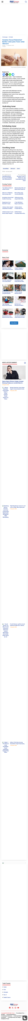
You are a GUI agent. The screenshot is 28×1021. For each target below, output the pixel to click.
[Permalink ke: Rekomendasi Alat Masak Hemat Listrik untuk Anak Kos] (7, 311)
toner (18, 168)
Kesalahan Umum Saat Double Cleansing (7, 198)
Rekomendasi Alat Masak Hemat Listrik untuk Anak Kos (7, 316)
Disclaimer (3, 1017)
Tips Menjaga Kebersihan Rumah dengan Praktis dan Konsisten (7, 304)
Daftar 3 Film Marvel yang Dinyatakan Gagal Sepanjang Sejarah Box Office (17, 743)
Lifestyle (4, 46)
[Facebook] (3, 74)
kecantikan (6, 168)
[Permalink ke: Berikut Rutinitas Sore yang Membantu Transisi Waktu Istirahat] (7, 287)
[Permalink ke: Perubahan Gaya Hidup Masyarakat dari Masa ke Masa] (20, 275)
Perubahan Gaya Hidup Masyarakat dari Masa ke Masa (19, 280)
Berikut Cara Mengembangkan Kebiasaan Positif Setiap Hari (19, 304)
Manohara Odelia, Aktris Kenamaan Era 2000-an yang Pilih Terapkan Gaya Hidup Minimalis (7, 268)
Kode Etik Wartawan (11, 1014)
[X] (7, 74)
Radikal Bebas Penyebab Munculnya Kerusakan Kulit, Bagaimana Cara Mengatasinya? (20, 212)
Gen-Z (5, 994)
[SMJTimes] (14, 1)
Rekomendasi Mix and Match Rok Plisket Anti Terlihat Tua (20, 188)
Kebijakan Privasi (5, 1018)
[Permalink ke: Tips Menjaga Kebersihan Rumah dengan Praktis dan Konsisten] (7, 299)
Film (5, 989)
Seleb (5, 987)
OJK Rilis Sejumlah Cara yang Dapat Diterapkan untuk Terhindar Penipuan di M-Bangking (7, 280)
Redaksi (3, 1014)
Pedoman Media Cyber (19, 1015)
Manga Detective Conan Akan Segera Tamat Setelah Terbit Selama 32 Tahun (17, 388)
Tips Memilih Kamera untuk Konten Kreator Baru (20, 316)
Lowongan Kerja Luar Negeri (14, 1017)
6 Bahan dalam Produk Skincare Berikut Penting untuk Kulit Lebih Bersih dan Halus (20, 207)
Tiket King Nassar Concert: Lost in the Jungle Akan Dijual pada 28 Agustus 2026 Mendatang (17, 506)
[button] (25, 1018)
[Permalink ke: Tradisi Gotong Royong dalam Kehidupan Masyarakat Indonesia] (20, 287)
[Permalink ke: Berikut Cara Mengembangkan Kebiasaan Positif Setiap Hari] (20, 299)
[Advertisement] (14, 20)
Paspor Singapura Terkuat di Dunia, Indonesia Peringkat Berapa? (20, 268)
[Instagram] (15, 1008)
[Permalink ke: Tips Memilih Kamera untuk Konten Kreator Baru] (20, 311)
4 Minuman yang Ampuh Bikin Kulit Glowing (19, 198)
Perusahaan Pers (20, 1013)
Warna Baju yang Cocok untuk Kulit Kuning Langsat (19, 193)
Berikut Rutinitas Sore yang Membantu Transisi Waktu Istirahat (7, 292)
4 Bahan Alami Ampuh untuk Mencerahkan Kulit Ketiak (7, 207)
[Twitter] (13, 1008)
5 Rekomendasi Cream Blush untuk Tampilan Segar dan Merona (7, 212)
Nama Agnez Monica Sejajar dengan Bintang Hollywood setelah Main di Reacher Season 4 (12, 382)
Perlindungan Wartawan (6, 1015)
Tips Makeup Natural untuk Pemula (7, 188)
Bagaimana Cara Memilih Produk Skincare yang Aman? (7, 203)
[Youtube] (18, 1008)
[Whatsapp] (10, 74)
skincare (13, 168)
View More (14, 323)
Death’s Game (7, 997)
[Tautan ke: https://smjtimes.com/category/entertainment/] (25, 363)
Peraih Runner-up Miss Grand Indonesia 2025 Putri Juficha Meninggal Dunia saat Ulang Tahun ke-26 (17, 624)
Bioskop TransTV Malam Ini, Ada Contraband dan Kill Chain (21, 177)
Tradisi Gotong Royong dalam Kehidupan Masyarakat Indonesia (20, 292)
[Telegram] (13, 74)
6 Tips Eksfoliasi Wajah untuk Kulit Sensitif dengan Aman (20, 203)
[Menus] (2, 2)
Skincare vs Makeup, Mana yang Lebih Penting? (7, 193)
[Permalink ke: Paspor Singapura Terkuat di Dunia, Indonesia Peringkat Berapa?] (20, 263)
